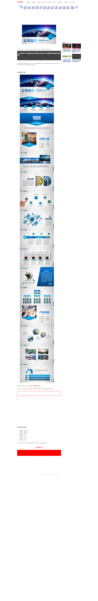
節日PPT (40, 8)
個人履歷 (52, 6)
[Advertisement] (47, 16)
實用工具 (72, 2)
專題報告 (33, 6)
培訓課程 (56, 6)
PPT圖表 (32, 8)
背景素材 (68, 8)
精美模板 (40, 6)
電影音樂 (25, 8)
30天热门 (40, 474)
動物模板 (56, 7)
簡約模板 (28, 2)
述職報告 (64, 6)
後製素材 (60, 2)
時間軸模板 (64, 8)
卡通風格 (76, 7)
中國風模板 (72, 6)
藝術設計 (68, 7)
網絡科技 (29, 7)
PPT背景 (44, 2)
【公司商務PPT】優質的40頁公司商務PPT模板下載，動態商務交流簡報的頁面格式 (38, 54)
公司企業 (76, 6)
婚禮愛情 (72, 7)
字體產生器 (66, 2)
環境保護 (45, 7)
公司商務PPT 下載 (39, 447)
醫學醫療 (49, 7)
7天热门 (43, 474)
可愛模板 (34, 2)
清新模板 (48, 8)
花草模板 (60, 7)
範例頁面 (57, 474)
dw (45, 474)
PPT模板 (19, 5)
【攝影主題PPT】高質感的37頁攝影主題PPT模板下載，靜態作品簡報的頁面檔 (67, 50)
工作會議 (60, 6)
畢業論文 (68, 6)
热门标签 (54, 474)
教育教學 (21, 7)
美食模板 (64, 7)
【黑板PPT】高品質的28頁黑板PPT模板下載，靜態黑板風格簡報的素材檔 (76, 60)
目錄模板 (52, 8)
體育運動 (37, 7)
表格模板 (56, 8)
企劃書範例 (72, 8)
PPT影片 (54, 2)
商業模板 (25, 6)
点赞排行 (51, 474)
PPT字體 (49, 2)
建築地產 (33, 7)
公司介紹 (48, 6)
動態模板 (21, 6)
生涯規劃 (37, 6)
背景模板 (59, 8)
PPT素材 (39, 2)
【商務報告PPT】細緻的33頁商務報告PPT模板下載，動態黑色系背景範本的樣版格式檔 (76, 51)
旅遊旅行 (52, 7)
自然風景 (41, 7)
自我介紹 (29, 6)
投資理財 (25, 7)
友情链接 (48, 474)
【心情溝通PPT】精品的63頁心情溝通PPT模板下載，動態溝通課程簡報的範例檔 (67, 60)
